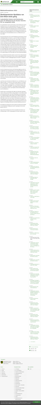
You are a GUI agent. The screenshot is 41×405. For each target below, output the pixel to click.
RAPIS (16, 392)
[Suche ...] (34, 2)
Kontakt (3, 370)
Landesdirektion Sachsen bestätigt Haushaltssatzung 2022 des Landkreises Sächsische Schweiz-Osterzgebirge (34, 293)
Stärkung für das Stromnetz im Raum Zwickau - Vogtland (35, 218)
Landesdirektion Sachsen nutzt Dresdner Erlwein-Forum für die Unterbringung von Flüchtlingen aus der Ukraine (34, 244)
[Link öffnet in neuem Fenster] (5, 2)
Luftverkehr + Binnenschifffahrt (19, 390)
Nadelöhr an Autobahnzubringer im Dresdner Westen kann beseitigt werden (34, 86)
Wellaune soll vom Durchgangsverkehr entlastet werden (34, 201)
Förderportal (17, 379)
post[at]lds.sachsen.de (19, 363)
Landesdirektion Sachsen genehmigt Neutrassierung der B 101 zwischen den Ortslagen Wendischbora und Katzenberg (34, 99)
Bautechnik (17, 374)
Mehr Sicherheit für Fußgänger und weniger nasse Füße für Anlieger (34, 117)
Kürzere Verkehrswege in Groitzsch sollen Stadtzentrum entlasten (34, 56)
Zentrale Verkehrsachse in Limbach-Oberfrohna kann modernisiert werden (34, 251)
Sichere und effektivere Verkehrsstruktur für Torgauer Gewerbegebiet (35, 21)
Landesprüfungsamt (18, 389)
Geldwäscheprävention (18, 380)
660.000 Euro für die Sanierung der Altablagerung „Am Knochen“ (35, 16)
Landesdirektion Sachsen (7, 4)
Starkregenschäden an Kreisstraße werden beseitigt (34, 178)
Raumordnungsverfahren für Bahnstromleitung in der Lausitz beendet (35, 320)
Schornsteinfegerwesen (18, 393)
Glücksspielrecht (17, 383)
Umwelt (16, 396)
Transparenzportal (18, 395)
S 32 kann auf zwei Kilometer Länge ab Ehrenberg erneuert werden (35, 138)
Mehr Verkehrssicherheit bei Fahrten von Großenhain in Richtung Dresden (34, 127)
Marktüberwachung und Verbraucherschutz (18, 399)
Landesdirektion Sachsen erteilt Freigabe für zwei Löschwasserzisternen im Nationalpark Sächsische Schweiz (34, 92)
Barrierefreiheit (4, 374)
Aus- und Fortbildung (18, 370)
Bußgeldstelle (17, 377)
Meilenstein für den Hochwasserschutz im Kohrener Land (34, 67)
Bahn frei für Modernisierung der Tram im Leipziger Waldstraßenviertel (35, 207)
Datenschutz (3, 373)
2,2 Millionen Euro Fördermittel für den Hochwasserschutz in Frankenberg (34, 332)
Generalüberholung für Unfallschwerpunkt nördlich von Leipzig (34, 36)
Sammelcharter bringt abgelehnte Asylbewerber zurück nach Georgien (34, 172)
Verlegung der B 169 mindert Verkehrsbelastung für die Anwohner (34, 167)
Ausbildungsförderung (18, 373)
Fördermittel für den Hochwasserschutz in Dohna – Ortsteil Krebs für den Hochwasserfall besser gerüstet (34, 184)
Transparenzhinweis (5, 376)
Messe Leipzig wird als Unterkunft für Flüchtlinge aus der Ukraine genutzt (34, 269)
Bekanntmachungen (18, 376)
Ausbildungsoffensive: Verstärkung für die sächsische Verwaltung (35, 133)
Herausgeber (3, 359)
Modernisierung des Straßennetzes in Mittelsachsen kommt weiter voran (35, 122)
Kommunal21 (17, 386)
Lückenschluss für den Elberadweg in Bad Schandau (34, 46)
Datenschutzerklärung (23, 402)
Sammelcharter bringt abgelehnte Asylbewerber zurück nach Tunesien (34, 31)
